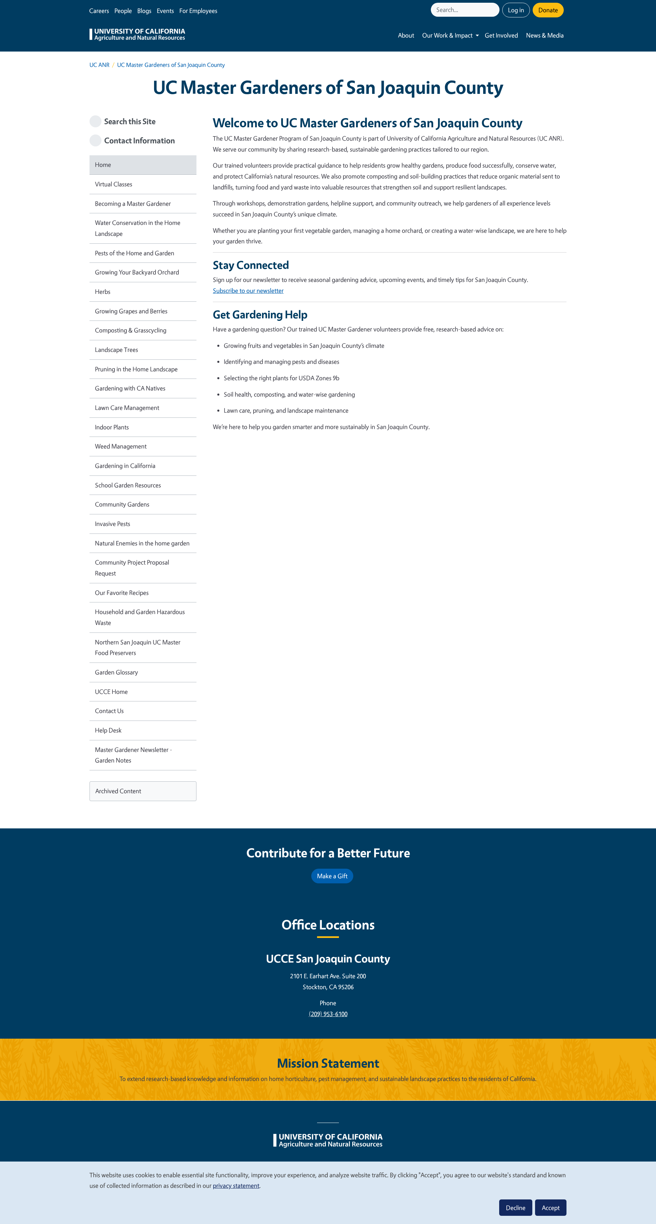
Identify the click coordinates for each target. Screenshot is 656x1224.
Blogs (144, 10)
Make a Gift (332, 876)
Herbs (102, 291)
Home (103, 164)
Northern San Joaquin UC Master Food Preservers (137, 647)
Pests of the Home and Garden (134, 253)
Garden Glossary (116, 672)
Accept (551, 1208)
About (406, 35)
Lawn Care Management (127, 407)
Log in (516, 10)
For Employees (198, 10)
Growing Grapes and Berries (131, 311)
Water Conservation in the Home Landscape (137, 228)
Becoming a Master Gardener (133, 203)
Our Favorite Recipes (122, 592)
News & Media (545, 35)
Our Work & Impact (447, 35)
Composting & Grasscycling (130, 330)
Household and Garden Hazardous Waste (140, 617)
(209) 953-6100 (328, 1014)
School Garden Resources (128, 485)
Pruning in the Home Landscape (136, 369)
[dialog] (328, 1192)
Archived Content (118, 791)
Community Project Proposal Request (132, 567)
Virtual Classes (113, 184)
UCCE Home (111, 691)
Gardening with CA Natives (130, 388)
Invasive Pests (112, 524)
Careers (99, 10)
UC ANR (99, 64)
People (123, 10)
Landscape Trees (116, 349)
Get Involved (501, 35)
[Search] (495, 10)
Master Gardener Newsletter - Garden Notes (133, 755)
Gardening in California (125, 465)
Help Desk (108, 730)
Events (165, 10)
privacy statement (236, 1185)
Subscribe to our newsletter (248, 290)
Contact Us (109, 711)
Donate (548, 10)
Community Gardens (122, 504)
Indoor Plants (112, 427)
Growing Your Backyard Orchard (137, 272)
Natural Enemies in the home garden (142, 543)
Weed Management (121, 446)
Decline (515, 1208)
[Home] (137, 35)
